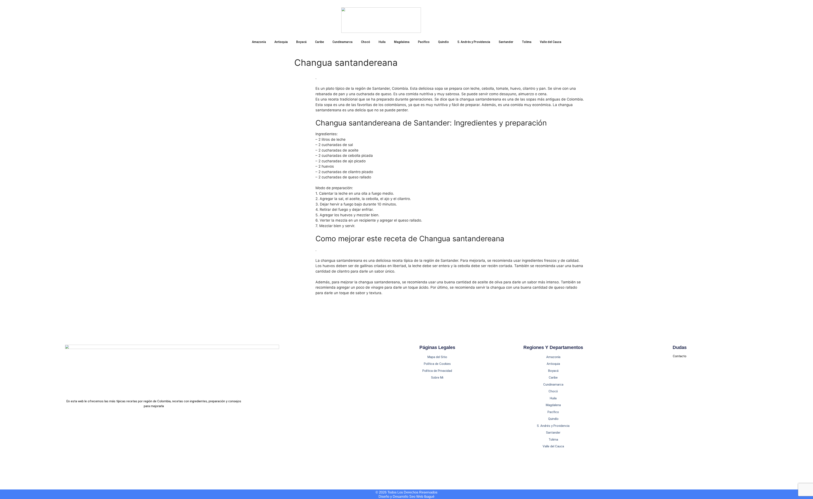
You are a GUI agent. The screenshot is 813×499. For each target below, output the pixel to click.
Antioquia (281, 42)
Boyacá (301, 42)
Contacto (679, 356)
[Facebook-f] (67, 426)
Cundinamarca (342, 42)
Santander (506, 42)
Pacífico (424, 42)
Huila (382, 42)
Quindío (443, 42)
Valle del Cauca (550, 42)
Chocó (365, 42)
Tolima (526, 42)
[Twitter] (85, 426)
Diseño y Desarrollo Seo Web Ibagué (406, 496)
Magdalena (401, 42)
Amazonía (259, 42)
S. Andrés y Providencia (473, 42)
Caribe (319, 42)
